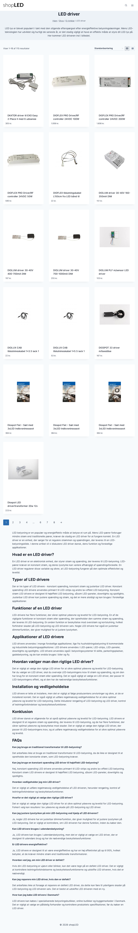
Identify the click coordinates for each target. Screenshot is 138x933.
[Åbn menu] (132, 5)
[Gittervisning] (127, 48)
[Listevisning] (132, 48)
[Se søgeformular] (126, 5)
